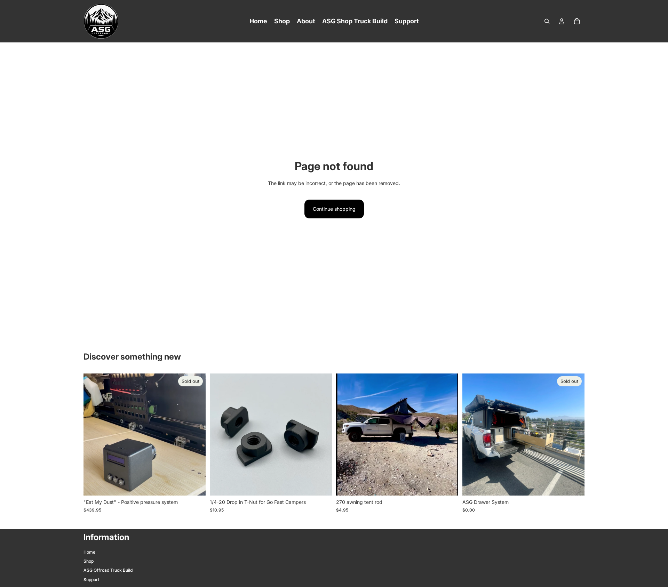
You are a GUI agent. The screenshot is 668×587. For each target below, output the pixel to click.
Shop (89, 561)
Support (91, 579)
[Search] (547, 21)
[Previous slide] (346, 434)
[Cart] (576, 21)
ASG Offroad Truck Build (108, 570)
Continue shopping (334, 209)
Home (89, 552)
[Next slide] (447, 434)
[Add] (321, 485)
